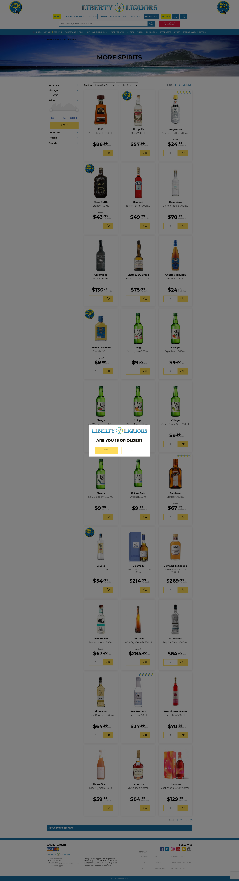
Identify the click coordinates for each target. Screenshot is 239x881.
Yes (106, 450)
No (132, 450)
